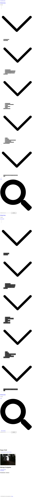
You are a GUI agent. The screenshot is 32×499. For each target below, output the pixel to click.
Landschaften (3, 7)
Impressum (3, 177)
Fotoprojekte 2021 (5, 40)
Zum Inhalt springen (2, 0)
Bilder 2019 (6, 105)
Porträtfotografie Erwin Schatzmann (9, 142)
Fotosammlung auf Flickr (6, 143)
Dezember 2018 (7, 353)
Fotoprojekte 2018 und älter (6, 108)
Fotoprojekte (3, 8)
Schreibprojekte (4, 144)
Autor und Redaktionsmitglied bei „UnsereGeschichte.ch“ (10, 175)
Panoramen (6, 107)
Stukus (4, 176)
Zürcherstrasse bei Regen (8, 141)
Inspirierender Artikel (3, 469)
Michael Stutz (3, 2)
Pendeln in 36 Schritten (6, 39)
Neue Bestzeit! (2, 470)
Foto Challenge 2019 (7, 106)
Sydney (12, 496)
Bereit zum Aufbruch (7, 103)
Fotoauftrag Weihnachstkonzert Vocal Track (10, 354)
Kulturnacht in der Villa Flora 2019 (9, 104)
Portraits (3, 6)
